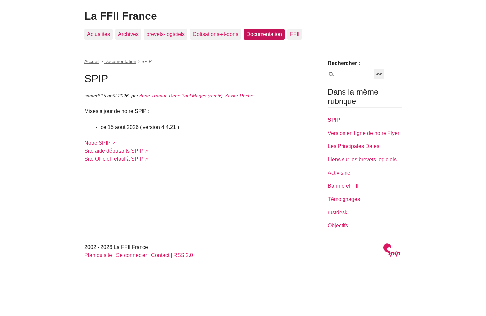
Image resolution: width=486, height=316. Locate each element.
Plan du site (98, 255)
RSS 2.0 (183, 255)
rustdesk (337, 212)
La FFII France (120, 16)
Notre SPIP (97, 143)
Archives (128, 34)
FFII (294, 34)
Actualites (98, 34)
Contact (160, 255)
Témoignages (344, 199)
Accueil (91, 61)
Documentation (264, 34)
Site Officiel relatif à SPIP (113, 159)
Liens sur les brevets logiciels (362, 159)
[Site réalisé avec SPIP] (392, 250)
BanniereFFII (343, 186)
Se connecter (131, 255)
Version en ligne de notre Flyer (363, 133)
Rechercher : (344, 63)
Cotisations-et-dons (215, 34)
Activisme (339, 173)
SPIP (334, 120)
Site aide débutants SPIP (113, 151)
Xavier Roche (239, 95)
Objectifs (338, 225)
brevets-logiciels (165, 34)
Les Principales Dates (353, 146)
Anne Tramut (152, 95)
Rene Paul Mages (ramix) (196, 95)
